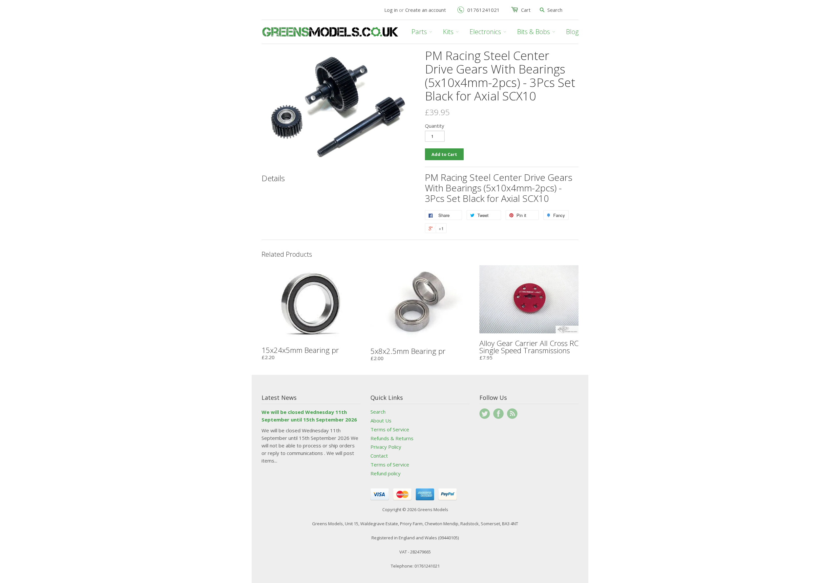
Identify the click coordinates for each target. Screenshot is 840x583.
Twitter (484, 413)
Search (378, 411)
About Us (380, 420)
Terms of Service (389, 429)
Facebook (498, 413)
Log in (391, 10)
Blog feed (512, 413)
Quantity (434, 125)
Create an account (425, 10)
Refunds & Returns (391, 438)
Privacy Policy (385, 446)
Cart (526, 10)
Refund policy (385, 473)
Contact (379, 455)
